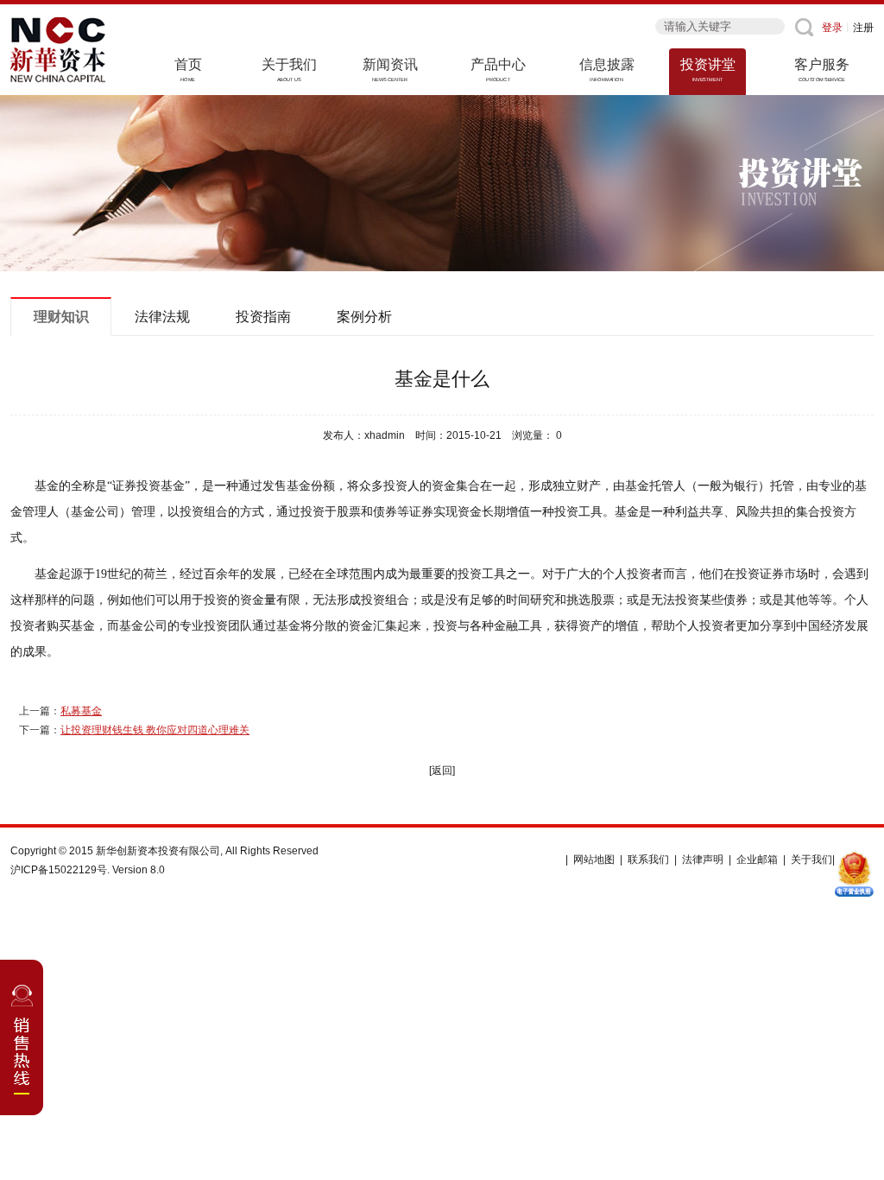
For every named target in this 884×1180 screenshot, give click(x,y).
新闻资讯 (390, 69)
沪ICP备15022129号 (58, 870)
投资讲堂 (708, 69)
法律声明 (702, 859)
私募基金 (81, 711)
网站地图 (594, 859)
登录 (832, 28)
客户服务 (821, 69)
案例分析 (364, 316)
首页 (188, 69)
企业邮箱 (757, 859)
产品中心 (498, 69)
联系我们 (648, 859)
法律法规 (162, 316)
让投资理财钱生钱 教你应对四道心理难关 (154, 730)
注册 (863, 28)
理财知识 (61, 316)
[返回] (442, 770)
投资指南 (263, 316)
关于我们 (289, 69)
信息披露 (607, 69)
